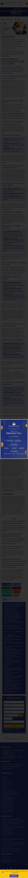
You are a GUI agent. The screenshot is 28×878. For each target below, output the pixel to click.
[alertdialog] (14, 874)
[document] (14, 439)
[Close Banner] (26, 871)
